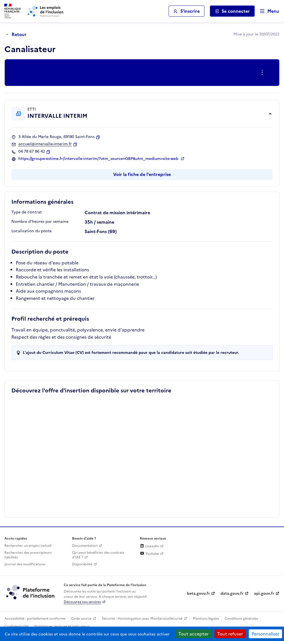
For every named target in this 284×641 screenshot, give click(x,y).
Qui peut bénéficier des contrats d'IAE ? (98, 555)
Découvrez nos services (82, 601)
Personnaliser (265, 633)
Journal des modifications (24, 564)
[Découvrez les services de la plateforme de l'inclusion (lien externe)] (30, 591)
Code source (81, 618)
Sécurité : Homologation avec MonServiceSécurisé (142, 618)
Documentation (85, 545)
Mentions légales (206, 618)
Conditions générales (241, 618)
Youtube (151, 553)
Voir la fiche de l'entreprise (142, 174)
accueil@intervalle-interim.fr (45, 144)
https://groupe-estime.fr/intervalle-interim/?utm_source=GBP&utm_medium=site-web (98, 159)
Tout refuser (230, 633)
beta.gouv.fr (198, 593)
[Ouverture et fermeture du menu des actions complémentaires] (263, 72)
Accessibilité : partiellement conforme (34, 618)
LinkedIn (151, 546)
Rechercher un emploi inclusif (28, 545)
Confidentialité (16, 626)
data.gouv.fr (232, 593)
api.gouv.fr (264, 593)
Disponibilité (82, 564)
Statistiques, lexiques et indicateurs (62, 626)
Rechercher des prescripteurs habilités (28, 555)
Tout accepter (193, 633)
